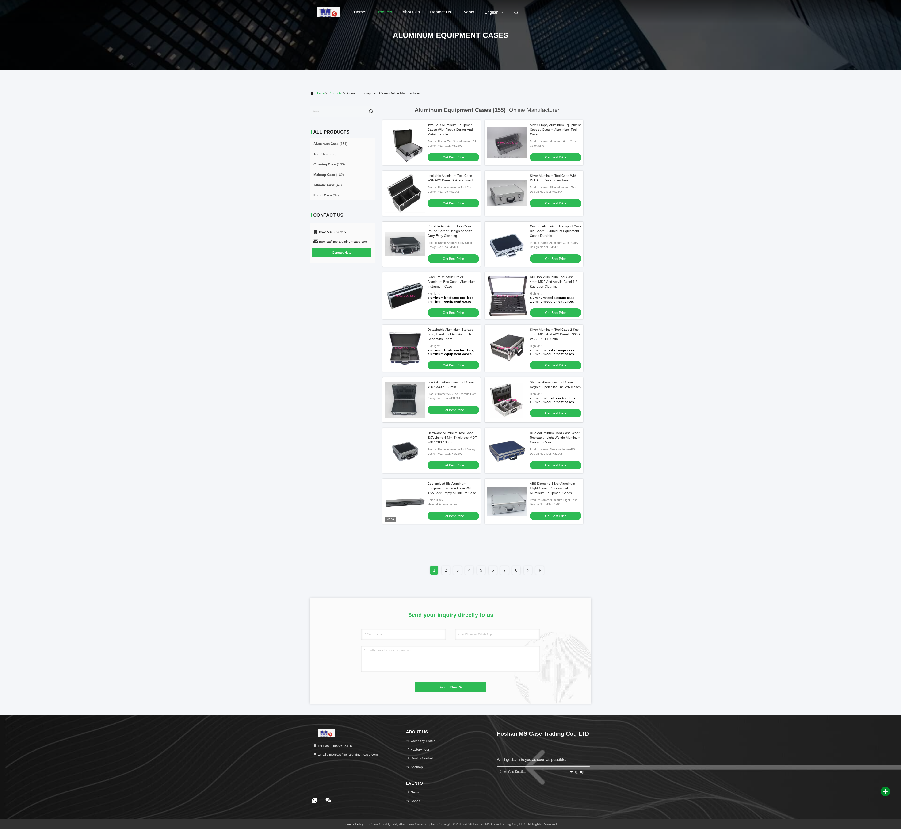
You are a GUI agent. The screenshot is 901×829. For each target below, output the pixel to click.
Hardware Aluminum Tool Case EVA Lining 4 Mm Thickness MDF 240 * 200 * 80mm (452, 437)
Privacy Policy (353, 824)
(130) (329, 164)
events (467, 12)
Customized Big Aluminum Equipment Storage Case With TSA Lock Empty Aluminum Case (452, 488)
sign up (578, 772)
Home (359, 12)
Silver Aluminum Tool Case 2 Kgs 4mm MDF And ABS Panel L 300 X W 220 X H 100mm (555, 334)
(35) (326, 195)
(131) (330, 144)
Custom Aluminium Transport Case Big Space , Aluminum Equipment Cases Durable (555, 231)
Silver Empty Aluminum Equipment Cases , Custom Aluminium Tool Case (555, 129)
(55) (324, 154)
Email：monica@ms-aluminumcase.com (347, 754)
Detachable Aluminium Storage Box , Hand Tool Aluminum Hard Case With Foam (451, 334)
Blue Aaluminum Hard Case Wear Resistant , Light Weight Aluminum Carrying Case (555, 437)
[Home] (328, 12)
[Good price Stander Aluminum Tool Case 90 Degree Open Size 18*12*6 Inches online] (507, 400)
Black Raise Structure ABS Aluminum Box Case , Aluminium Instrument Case (452, 281)
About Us (411, 12)
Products (383, 12)
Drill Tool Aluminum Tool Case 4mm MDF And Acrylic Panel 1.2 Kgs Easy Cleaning (553, 281)
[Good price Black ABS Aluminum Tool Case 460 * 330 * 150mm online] (405, 400)
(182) (328, 175)
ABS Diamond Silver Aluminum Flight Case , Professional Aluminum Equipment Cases (552, 488)
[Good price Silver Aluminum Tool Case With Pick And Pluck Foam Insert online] (507, 193)
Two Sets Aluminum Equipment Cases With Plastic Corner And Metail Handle (450, 129)
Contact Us (440, 12)
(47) (327, 185)
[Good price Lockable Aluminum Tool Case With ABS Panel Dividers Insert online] (405, 193)
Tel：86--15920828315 (334, 746)
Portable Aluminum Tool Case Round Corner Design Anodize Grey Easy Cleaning (450, 231)
